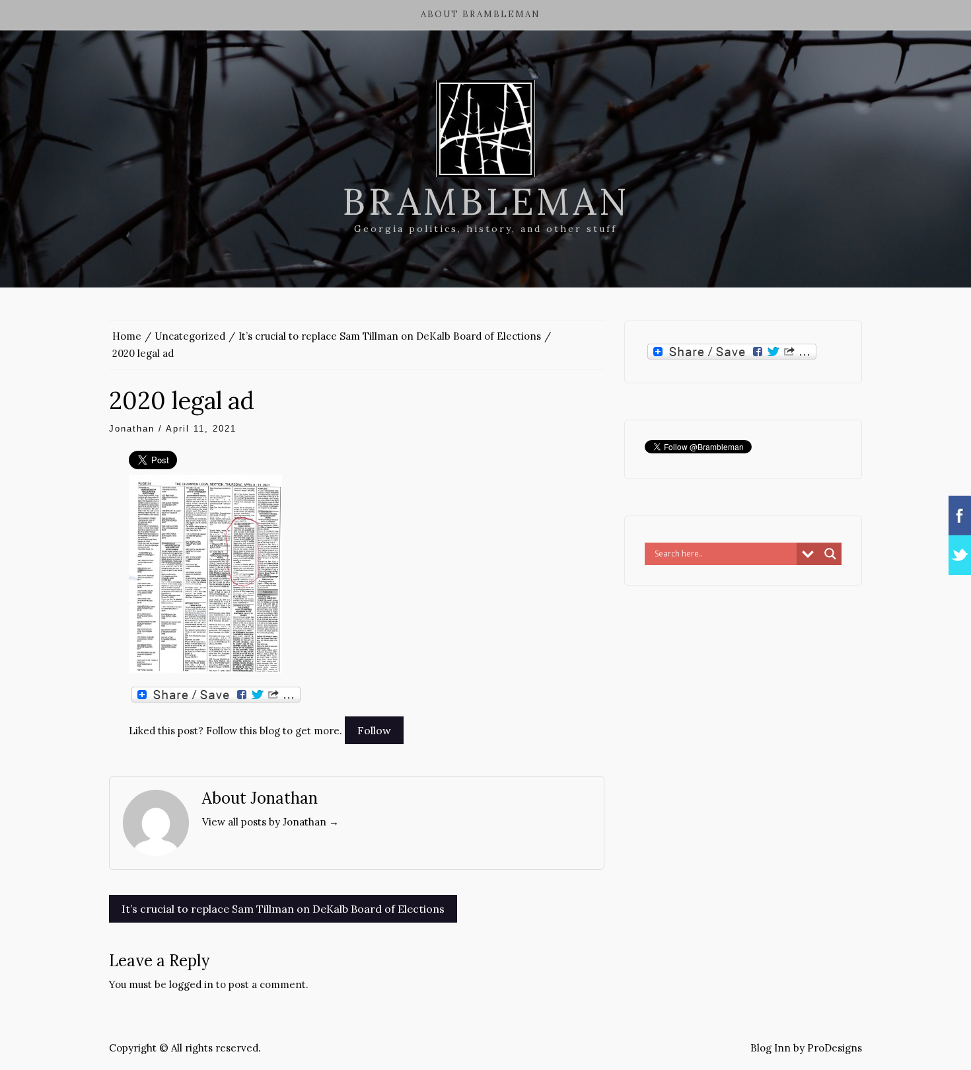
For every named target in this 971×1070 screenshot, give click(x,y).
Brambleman (485, 201)
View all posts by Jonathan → (270, 822)
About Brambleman (480, 14)
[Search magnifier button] (830, 554)
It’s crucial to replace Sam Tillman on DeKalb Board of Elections (283, 908)
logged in (191, 984)
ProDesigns (834, 1048)
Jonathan (132, 429)
